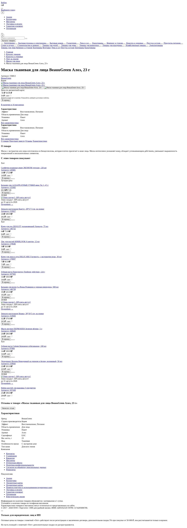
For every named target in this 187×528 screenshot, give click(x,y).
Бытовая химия (56, 43)
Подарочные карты (14, 485)
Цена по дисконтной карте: (13, 90)
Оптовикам (11, 28)
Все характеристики (10, 123)
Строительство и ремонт (28, 45)
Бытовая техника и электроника (32, 43)
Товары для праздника (112, 45)
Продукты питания (171, 43)
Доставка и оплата (14, 24)
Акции (9, 17)
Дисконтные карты (14, 483)
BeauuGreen (6, 78)
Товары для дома (68, 45)
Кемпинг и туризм (114, 43)
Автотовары (9, 43)
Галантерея (71, 43)
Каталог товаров (8, 41)
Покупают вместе (17, 141)
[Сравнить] (12, 178)
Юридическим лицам (15, 497)
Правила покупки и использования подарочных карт (29, 487)
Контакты (10, 454)
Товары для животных (89, 45)
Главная (9, 52)
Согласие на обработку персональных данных (26, 467)
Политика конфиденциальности (20, 465)
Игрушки (47, 48)
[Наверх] (2, 510)
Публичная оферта (14, 463)
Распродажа (11, 19)
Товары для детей (50, 45)
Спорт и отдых (7, 45)
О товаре (5, 141)
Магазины (10, 21)
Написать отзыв (8, 408)
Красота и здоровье (134, 43)
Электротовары (156, 45)
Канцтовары (97, 43)
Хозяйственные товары (135, 45)
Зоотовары (79, 48)
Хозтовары (37, 48)
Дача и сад (84, 43)
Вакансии (10, 458)
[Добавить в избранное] (14, 178)
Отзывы (28, 141)
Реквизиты (11, 470)
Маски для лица (13, 61)
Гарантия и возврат (14, 26)
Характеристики (40, 141)
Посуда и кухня (153, 43)
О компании (11, 456)
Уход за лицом (12, 59)
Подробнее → (7, 204)
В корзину (6, 100)
